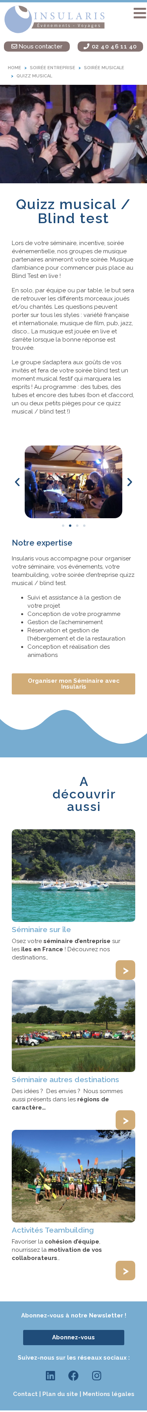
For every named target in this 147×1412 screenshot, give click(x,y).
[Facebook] (73, 1375)
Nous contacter (39, 46)
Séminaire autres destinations (65, 1079)
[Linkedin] (50, 1375)
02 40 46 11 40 (113, 46)
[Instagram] (96, 1375)
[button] (140, 13)
